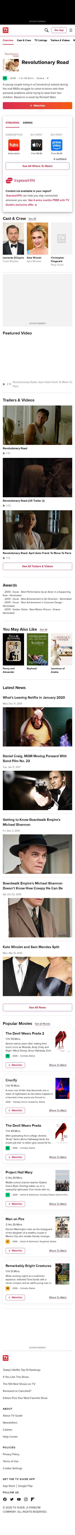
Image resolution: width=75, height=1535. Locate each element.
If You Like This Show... (17, 1377)
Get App (59, 30)
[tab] (12, 123)
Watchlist (39, 105)
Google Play (25, 1486)
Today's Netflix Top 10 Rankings (21, 1370)
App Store (9, 1486)
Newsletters (10, 1422)
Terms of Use (10, 1461)
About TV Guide (12, 1415)
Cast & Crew (24, 40)
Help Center (10, 1437)
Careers (7, 1429)
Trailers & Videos (60, 40)
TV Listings (41, 40)
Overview (8, 40)
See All (32, 218)
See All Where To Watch (37, 166)
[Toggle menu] (70, 30)
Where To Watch (58, 1065)
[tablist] (37, 123)
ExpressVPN (14, 195)
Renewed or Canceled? (17, 1391)
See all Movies (42, 1023)
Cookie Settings (12, 1468)
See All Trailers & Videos (37, 566)
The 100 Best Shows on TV (19, 1384)
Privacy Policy (11, 1454)
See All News (37, 1007)
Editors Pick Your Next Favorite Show (25, 1398)
